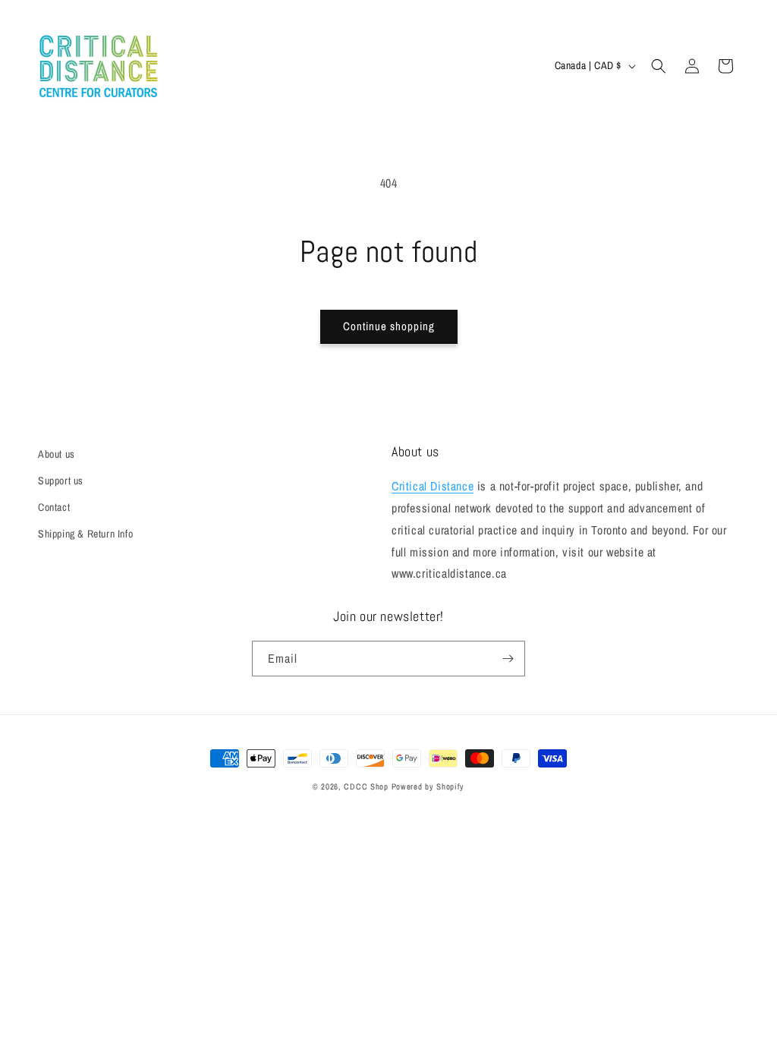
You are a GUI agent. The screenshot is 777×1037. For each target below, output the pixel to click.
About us (56, 454)
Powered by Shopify (428, 786)
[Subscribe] (507, 658)
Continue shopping (389, 326)
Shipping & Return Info (85, 534)
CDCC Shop (366, 786)
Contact (54, 507)
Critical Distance (432, 486)
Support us (60, 480)
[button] (658, 66)
